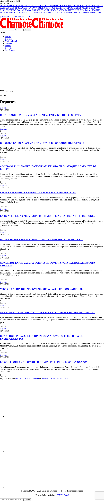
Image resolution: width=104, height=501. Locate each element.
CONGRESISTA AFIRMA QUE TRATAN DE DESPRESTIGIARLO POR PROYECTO (64, 12)
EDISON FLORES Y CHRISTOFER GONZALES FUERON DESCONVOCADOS (44, 362)
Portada (8, 36)
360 (37, 378)
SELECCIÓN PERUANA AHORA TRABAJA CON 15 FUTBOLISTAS (38, 192)
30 (30, 378)
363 (46, 378)
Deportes (8, 48)
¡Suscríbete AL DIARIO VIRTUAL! (15, 17)
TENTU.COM (63, 495)
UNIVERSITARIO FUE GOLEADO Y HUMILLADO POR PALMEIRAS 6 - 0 (41, 239)
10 (26, 378)
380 (53, 378)
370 (50, 378)
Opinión (8, 43)
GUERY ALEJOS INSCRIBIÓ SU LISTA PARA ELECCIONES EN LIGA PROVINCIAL (47, 312)
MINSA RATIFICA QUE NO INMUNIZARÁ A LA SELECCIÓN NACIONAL (41, 289)
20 (28, 378)
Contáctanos (10, 50)
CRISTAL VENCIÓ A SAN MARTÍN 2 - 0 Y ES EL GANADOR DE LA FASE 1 (42, 143)
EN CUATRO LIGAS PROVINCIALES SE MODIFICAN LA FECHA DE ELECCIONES (47, 216)
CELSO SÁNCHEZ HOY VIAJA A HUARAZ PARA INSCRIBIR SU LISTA (40, 115)
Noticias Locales (11, 41)
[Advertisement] (52, 71)
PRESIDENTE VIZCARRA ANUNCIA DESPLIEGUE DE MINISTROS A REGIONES (37, 6)
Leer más (3, 129)
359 (34, 378)
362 (43, 378)
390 (56, 378)
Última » (64, 378)
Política (8, 46)
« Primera (18, 378)
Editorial (8, 39)
